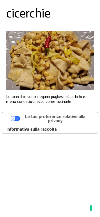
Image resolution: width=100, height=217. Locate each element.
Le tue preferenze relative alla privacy (55, 118)
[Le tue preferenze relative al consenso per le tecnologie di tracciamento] (91, 208)
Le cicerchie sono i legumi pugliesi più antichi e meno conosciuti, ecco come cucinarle (45, 99)
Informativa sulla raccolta (31, 129)
